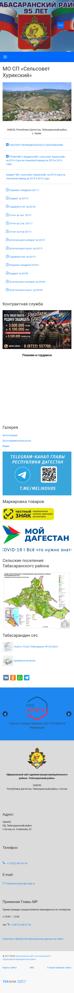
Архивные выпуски (24, 660)
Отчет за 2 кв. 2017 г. (21, 223)
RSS (32, 967)
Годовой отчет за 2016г (22, 206)
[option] (37, 713)
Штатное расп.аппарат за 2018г (27, 281)
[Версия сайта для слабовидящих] (60, 25)
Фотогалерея (10, 435)
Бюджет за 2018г (19, 273)
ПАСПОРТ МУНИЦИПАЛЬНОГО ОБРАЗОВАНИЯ (36, 145)
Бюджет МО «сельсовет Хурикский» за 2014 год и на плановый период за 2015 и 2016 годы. (35, 176)
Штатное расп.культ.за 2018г (26, 290)
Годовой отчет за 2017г (22, 256)
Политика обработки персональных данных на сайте (33, 938)
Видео (6, 446)
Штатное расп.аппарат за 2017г (27, 240)
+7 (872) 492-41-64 (17, 863)
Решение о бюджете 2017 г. (24, 190)
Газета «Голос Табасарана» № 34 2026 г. (36, 646)
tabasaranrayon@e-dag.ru (20, 883)
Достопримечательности (17, 440)
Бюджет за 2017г (19, 198)
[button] (5, 713)
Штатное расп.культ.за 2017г (26, 248)
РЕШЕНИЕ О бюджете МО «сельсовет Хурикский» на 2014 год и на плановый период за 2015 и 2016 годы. (35, 160)
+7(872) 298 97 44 (21, 924)
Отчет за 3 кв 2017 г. (21, 231)
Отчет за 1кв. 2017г (20, 215)
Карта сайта (10, 967)
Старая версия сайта (59, 967)
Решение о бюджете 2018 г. (24, 265)
